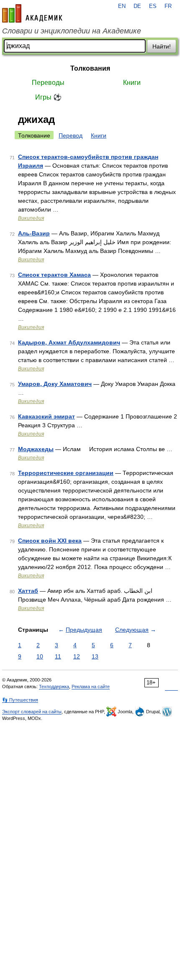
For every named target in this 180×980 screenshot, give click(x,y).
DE (137, 6)
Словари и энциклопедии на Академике (71, 31)
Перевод (70, 135)
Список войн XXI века (50, 540)
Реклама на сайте (91, 686)
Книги (132, 82)
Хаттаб (28, 590)
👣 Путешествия (20, 699)
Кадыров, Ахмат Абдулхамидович (69, 342)
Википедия (31, 218)
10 (39, 656)
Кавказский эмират (46, 416)
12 (76, 656)
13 (95, 656)
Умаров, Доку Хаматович (55, 383)
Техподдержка (54, 686)
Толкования (90, 68)
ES (153, 6)
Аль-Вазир (34, 233)
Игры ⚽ (48, 97)
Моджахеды (36, 449)
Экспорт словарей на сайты (32, 711)
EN (122, 6)
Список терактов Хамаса (54, 274)
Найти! (161, 46)
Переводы (48, 82)
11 (58, 656)
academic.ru (32, 13)
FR (168, 6)
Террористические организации (65, 473)
